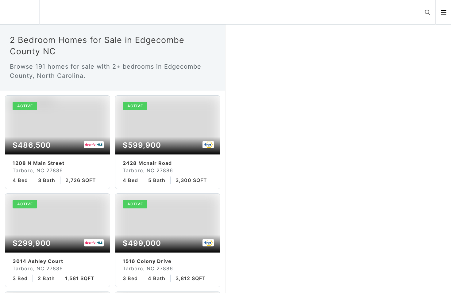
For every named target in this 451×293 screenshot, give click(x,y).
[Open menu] (443, 12)
